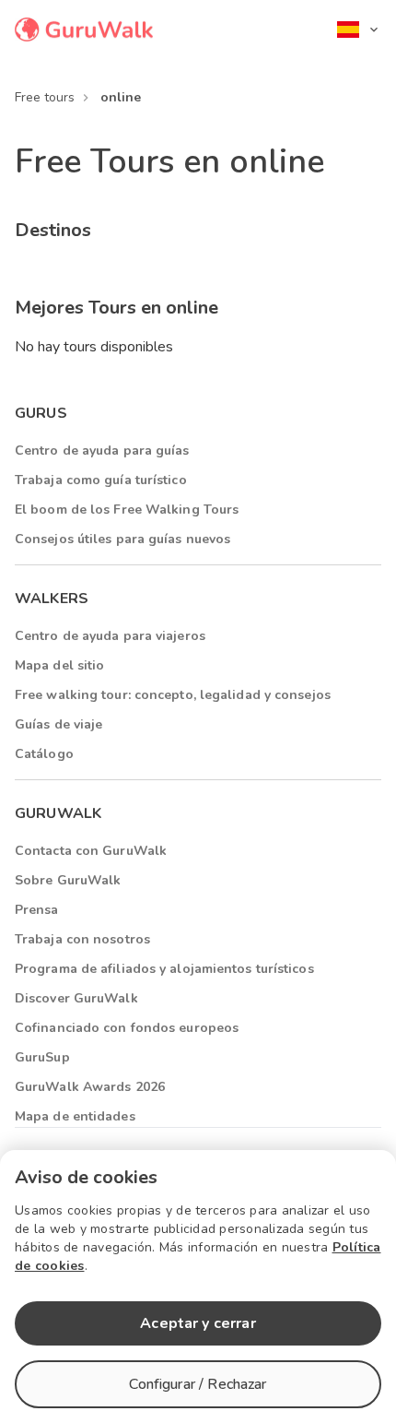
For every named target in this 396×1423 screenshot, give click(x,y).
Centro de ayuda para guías (102, 450)
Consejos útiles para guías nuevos (122, 539)
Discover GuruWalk (76, 998)
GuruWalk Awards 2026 (90, 1087)
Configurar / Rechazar (197, 1384)
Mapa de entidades (75, 1116)
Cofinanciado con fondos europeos (127, 1028)
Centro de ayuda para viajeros (110, 636)
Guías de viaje (58, 724)
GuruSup (42, 1057)
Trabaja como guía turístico (101, 480)
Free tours (45, 97)
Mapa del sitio (59, 665)
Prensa (37, 910)
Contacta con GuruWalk (91, 851)
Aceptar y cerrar (197, 1323)
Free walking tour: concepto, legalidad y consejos (173, 695)
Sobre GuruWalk (68, 880)
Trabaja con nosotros (82, 939)
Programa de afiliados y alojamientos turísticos (164, 969)
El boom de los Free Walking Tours (127, 509)
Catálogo (44, 754)
